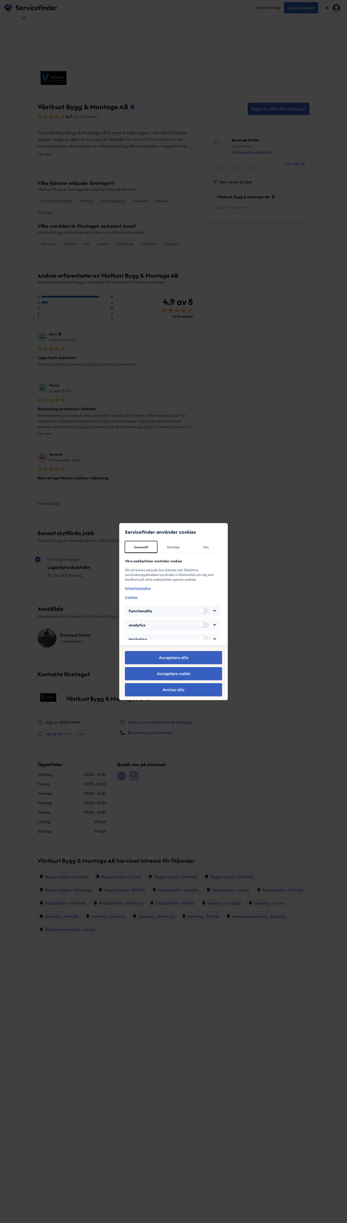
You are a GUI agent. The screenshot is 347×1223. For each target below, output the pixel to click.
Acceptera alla (173, 657)
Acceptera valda (173, 673)
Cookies (131, 597)
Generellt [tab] (141, 547)
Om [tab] (206, 547)
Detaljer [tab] (173, 547)
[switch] (204, 611)
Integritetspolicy (138, 588)
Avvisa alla (173, 689)
